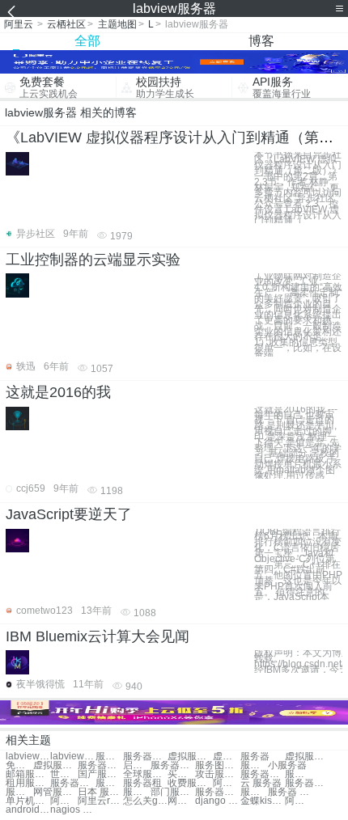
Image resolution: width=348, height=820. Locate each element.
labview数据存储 (28, 756)
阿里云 (18, 24)
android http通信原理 (28, 809)
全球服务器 (145, 774)
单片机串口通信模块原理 (28, 801)
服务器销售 (262, 774)
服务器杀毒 (109, 783)
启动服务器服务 (137, 765)
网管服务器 (55, 792)
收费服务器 (190, 783)
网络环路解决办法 (181, 801)
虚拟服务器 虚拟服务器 (307, 756)
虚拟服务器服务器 (226, 756)
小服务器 (287, 765)
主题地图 (117, 24)
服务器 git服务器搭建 (254, 765)
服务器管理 (217, 792)
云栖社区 (66, 24)
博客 (261, 41)
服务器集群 (72, 783)
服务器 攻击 (290, 792)
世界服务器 (64, 774)
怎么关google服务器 (145, 801)
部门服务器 (173, 792)
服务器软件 (298, 774)
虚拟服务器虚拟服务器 (55, 765)
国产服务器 (100, 774)
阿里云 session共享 (64, 801)
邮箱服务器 (28, 774)
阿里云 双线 (298, 801)
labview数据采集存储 (72, 756)
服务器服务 (109, 756)
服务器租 (142, 783)
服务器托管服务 (173, 765)
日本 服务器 (100, 792)
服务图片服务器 (217, 765)
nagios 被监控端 (72, 809)
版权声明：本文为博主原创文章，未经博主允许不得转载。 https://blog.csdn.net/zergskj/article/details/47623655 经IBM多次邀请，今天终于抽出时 (298, 661)
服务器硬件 (307, 783)
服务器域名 (137, 792)
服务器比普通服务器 (100, 765)
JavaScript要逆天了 (69, 514)
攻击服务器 (217, 774)
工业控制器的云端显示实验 (93, 259)
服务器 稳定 (254, 792)
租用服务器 (28, 783)
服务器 (254, 756)
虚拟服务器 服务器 (190, 756)
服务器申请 (19, 792)
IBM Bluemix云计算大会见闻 (97, 636)
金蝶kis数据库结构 (262, 801)
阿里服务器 (226, 783)
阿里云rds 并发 (100, 801)
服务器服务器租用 (145, 756)
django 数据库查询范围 (217, 801)
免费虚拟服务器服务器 (19, 765)
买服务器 (181, 774)
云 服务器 (261, 783)
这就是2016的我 (58, 392)
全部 (87, 41)
